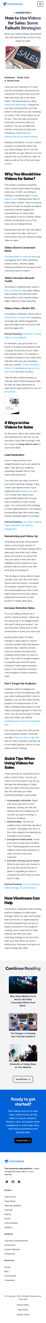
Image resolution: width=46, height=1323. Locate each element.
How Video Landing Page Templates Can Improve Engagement (23, 525)
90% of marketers (13, 290)
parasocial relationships (15, 104)
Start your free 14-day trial (26, 737)
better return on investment (17, 317)
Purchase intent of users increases (20, 256)
